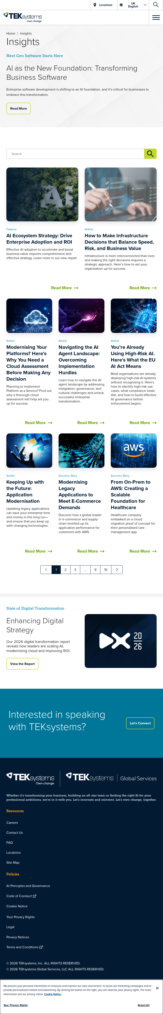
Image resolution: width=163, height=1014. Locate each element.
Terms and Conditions (22, 947)
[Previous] (46, 569)
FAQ (9, 842)
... (85, 569)
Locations (13, 852)
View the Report (22, 663)
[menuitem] (81, 822)
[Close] (157, 988)
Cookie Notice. (53, 994)
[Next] (117, 569)
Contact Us (14, 832)
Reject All (143, 1005)
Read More (18, 108)
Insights (150, 154)
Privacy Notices (17, 937)
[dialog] (81, 997)
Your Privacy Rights (20, 917)
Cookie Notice (17, 906)
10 (105, 569)
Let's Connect (140, 723)
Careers (12, 822)
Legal (10, 927)
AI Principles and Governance (28, 885)
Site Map (12, 862)
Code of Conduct (19, 896)
